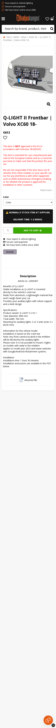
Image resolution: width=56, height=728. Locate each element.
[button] (47, 19)
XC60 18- (33, 37)
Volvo (24, 37)
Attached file (30, 380)
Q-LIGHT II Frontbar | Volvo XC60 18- (26, 39)
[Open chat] (48, 720)
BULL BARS (13, 37)
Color (6, 196)
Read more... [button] (46, 190)
